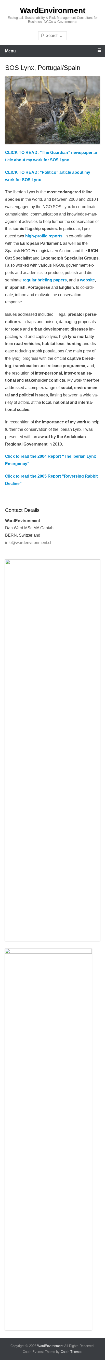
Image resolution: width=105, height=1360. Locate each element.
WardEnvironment (52, 10)
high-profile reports (43, 236)
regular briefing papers (45, 280)
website (87, 280)
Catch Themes (71, 1352)
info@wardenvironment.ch (28, 542)
